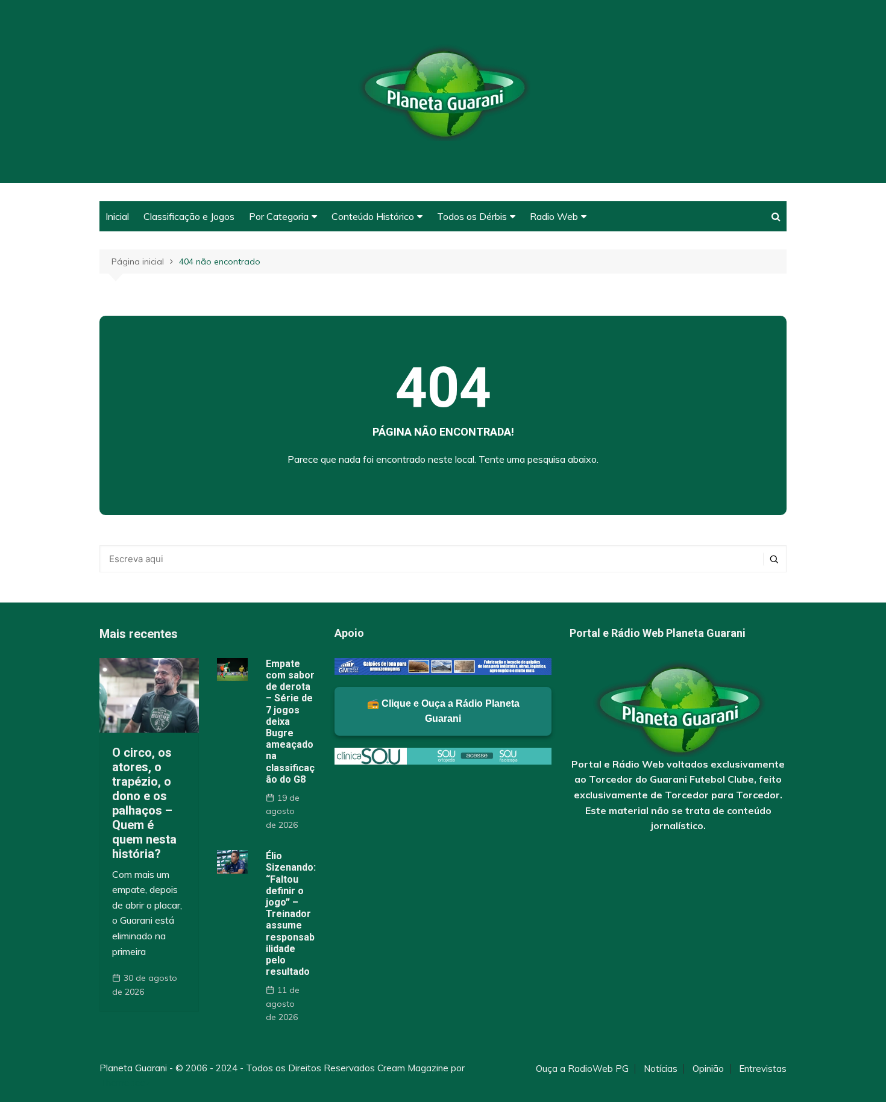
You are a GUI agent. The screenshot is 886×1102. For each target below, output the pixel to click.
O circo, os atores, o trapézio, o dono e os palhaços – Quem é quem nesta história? (144, 803)
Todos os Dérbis (472, 216)
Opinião (708, 1069)
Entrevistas (763, 1069)
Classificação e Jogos (188, 216)
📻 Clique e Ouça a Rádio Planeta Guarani (443, 711)
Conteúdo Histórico (372, 216)
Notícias (660, 1069)
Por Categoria (279, 216)
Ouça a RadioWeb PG (582, 1069)
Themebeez (125, 1082)
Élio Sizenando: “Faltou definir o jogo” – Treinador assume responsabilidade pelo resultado (291, 913)
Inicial (117, 216)
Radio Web (554, 216)
